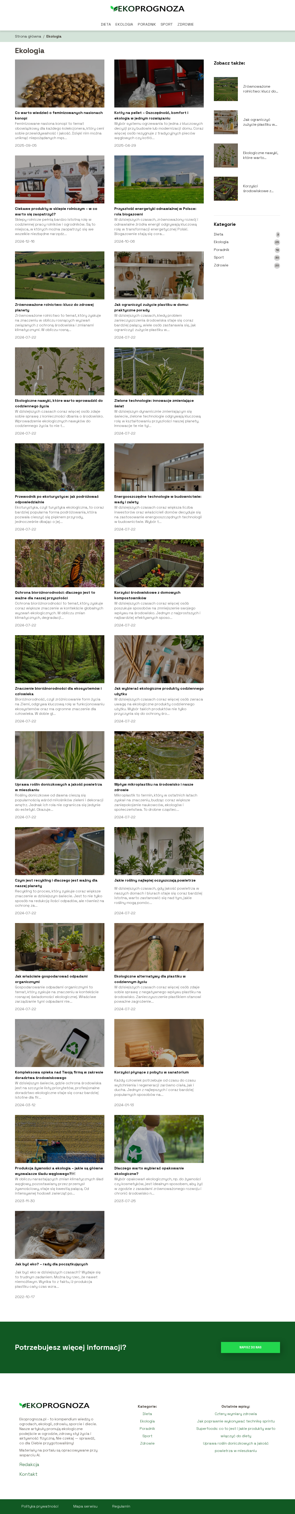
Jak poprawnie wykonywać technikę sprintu (236, 1421)
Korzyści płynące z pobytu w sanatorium (151, 1072)
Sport (167, 24)
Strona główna (28, 36)
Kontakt (28, 1474)
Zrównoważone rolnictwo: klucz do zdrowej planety (259, 89)
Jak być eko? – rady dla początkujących (51, 1264)
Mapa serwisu (85, 1506)
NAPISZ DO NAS (250, 1347)
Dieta (106, 24)
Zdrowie (185, 24)
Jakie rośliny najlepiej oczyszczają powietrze (155, 880)
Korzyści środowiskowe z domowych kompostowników (258, 189)
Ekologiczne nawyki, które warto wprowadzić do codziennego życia (260, 155)
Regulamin (121, 1506)
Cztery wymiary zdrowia (236, 1413)
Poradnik (147, 24)
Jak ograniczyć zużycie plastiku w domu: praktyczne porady (259, 122)
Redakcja (29, 1464)
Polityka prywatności (40, 1506)
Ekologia (124, 24)
